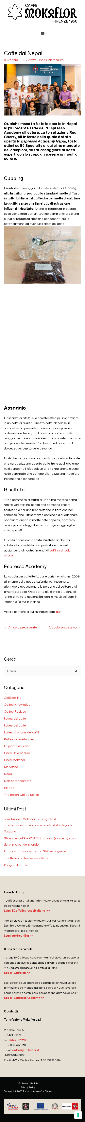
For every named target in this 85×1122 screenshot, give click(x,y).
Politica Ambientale (28, 1083)
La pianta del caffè (17, 746)
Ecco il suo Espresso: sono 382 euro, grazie (35, 851)
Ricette (9, 787)
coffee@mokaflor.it (25, 1050)
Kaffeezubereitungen (19, 739)
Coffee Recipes (15, 711)
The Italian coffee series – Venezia (28, 858)
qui (58, 611)
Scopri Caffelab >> (17, 973)
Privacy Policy (28, 1087)
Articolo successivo (65, 627)
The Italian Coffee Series (21, 794)
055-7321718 (17, 1040)
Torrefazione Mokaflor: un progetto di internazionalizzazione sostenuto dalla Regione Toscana (38, 825)
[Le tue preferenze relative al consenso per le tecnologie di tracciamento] (78, 1115)
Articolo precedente (20, 627)
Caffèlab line (12, 697)
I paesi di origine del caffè (21, 732)
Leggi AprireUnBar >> (18, 935)
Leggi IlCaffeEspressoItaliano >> (27, 910)
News (32, 60)
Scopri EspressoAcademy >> (24, 998)
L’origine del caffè (16, 865)
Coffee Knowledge (17, 704)
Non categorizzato (18, 780)
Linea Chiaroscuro (51, 60)
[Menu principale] (42, 33)
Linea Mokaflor (14, 760)
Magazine (11, 767)
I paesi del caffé (15, 718)
